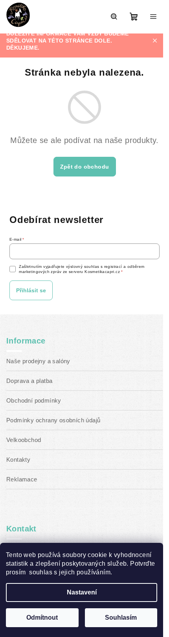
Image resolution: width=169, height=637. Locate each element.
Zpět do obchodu (84, 166)
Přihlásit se (31, 290)
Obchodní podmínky (33, 400)
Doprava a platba (29, 381)
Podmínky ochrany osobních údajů (53, 420)
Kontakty (18, 459)
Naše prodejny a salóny (38, 361)
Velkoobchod (23, 440)
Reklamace (21, 479)
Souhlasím (121, 617)
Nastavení (82, 592)
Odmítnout (42, 617)
